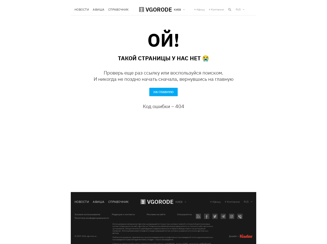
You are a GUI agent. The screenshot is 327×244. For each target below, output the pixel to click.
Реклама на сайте (156, 214)
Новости (82, 9)
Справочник (118, 9)
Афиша (98, 9)
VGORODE (160, 201)
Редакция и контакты (123, 214)
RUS (238, 9)
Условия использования (87, 214)
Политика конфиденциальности (92, 218)
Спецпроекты (184, 214)
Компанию (217, 9)
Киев (179, 202)
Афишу (200, 9)
